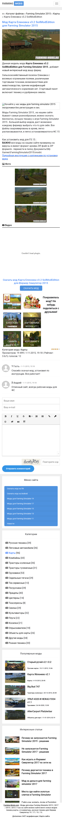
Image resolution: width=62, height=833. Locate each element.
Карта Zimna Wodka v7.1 (32, 324)
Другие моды (16, 638)
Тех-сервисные (17, 583)
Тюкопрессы (15, 603)
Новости (10, 524)
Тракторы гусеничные (21, 568)
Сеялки (13, 608)
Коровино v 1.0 (32, 343)
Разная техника (17, 643)
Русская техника (18, 543)
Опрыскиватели (17, 628)
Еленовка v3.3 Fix (12, 306)
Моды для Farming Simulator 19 (20, 499)
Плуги (12, 618)
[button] (5, 416)
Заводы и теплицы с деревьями (32, 304)
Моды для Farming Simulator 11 (20, 519)
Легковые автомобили (21, 548)
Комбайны (14, 558)
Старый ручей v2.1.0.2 (39, 662)
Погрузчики (15, 588)
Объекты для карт (34, 718)
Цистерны (14, 598)
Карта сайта (45, 816)
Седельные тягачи (19, 578)
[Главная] (3, 13)
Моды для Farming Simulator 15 (20, 509)
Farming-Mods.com (11, 805)
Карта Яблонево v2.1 (38, 674)
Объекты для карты (19, 633)
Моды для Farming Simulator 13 (20, 514)
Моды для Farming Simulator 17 (20, 504)
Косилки (13, 623)
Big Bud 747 (33, 686)
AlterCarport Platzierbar (39, 711)
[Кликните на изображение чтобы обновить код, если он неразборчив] (31, 462)
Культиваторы (16, 613)
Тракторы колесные (19, 563)
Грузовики (14, 573)
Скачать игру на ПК (15, 489)
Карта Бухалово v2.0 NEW (12, 323)
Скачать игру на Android (17, 494)
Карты (24, 349)
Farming (12, 3)
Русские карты (32, 668)
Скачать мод (31, 288)
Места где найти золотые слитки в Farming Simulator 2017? (36, 794)
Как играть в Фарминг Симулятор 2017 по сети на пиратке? (36, 762)
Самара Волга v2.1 (12, 343)
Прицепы (13, 593)
